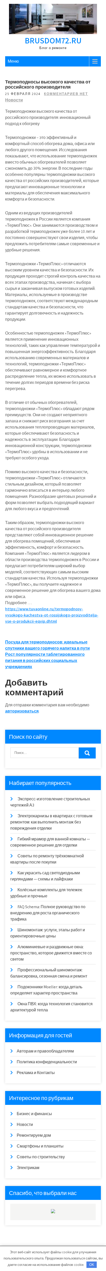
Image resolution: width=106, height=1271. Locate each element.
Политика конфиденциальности (47, 1062)
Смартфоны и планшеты (40, 1146)
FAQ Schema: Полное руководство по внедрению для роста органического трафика (47, 913)
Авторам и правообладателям (45, 1051)
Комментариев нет (66, 94)
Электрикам (28, 1167)
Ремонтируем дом (34, 1135)
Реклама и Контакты (36, 1072)
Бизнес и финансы (34, 1113)
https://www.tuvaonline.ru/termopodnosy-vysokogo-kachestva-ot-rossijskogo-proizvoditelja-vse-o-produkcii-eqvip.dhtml (51, 615)
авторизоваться (22, 711)
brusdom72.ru (53, 40)
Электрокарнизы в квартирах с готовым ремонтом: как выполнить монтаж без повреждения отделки (51, 822)
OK (91, 1265)
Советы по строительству (41, 1157)
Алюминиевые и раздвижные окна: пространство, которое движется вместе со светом (51, 953)
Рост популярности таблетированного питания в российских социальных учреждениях (45, 660)
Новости (14, 100)
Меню (13, 61)
